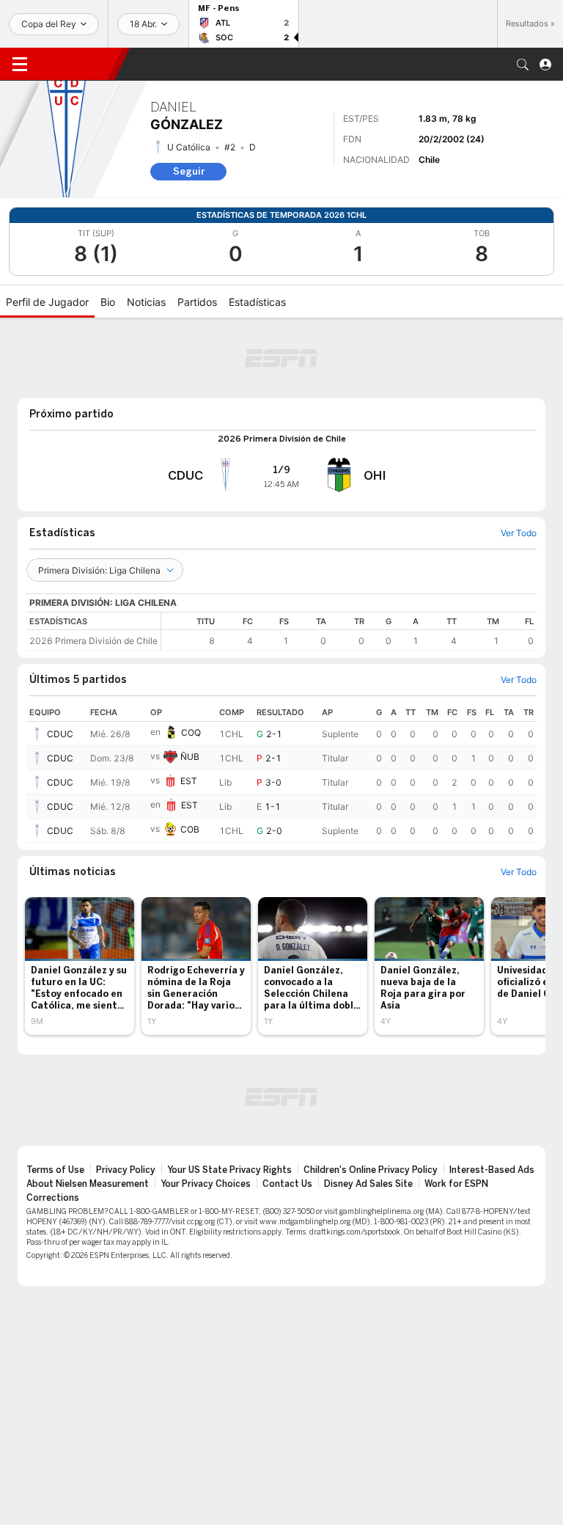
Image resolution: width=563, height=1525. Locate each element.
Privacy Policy (125, 1096)
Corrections (52, 1124)
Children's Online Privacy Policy (370, 1096)
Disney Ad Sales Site (368, 1110)
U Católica (188, 147)
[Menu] (20, 64)
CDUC (60, 660)
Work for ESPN (456, 1110)
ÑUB (189, 683)
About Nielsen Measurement (87, 1110)
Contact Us (287, 1110)
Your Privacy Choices (206, 1110)
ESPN (77, 64)
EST (188, 707)
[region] (349, 557)
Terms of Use (55, 1096)
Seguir (189, 171)
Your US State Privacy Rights (229, 1096)
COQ (191, 659)
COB (189, 755)
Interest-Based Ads (491, 1096)
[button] (523, 64)
